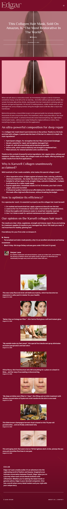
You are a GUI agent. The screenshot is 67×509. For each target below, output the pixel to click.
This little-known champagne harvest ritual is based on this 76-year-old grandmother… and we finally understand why (28, 424)
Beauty (34, 37)
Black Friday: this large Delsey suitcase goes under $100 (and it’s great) (30, 245)
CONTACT (60, 499)
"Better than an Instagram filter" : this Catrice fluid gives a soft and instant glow (32, 319)
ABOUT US (51, 499)
